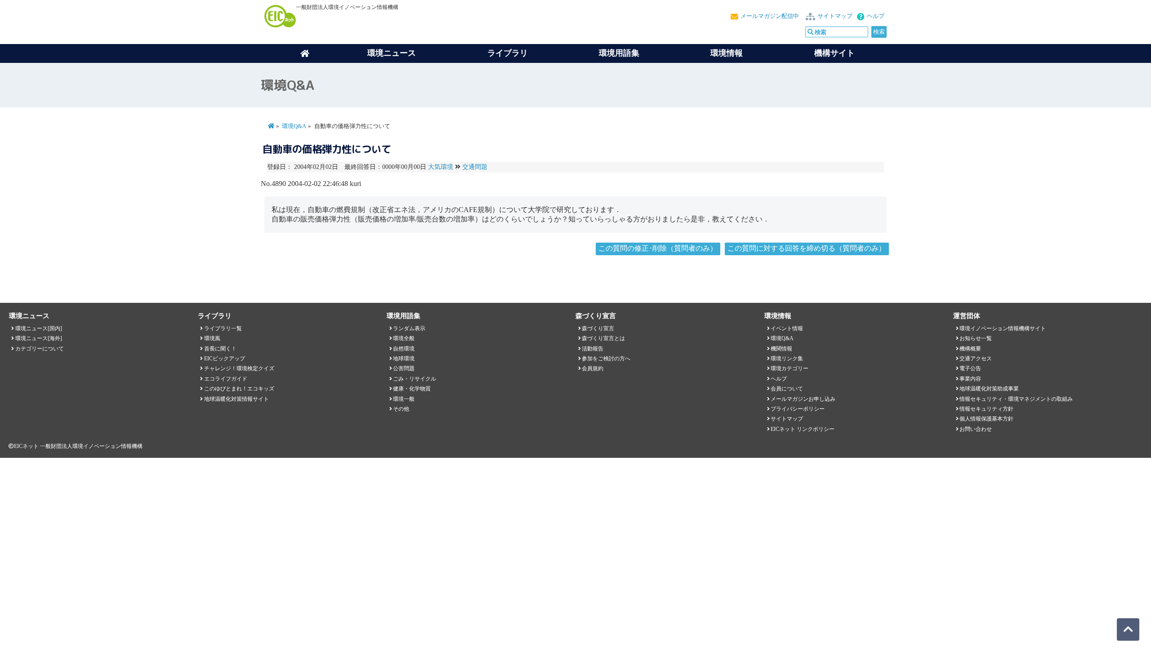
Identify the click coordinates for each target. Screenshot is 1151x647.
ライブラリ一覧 (223, 328)
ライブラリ (507, 53)
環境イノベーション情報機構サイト (1002, 328)
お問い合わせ (975, 429)
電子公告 (970, 368)
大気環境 (440, 167)
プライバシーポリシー (798, 409)
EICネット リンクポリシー (802, 429)
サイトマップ (834, 16)
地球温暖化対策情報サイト (236, 399)
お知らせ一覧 (975, 338)
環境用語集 (619, 53)
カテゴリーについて (39, 349)
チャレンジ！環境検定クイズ (239, 368)
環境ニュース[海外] (38, 338)
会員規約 (592, 368)
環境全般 (404, 338)
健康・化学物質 (412, 389)
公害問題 (404, 368)
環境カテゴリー (789, 368)
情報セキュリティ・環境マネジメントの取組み (1016, 399)
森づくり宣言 (598, 328)
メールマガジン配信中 (770, 16)
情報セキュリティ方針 (986, 409)
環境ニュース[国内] (38, 328)
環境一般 (404, 399)
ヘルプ (875, 16)
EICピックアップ (224, 358)
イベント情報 (787, 328)
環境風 (212, 338)
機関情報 (781, 349)
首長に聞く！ (220, 349)
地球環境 (404, 358)
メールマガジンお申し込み (803, 399)
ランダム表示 (409, 328)
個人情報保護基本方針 (986, 419)
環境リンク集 (787, 358)
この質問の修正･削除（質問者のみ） (657, 248)
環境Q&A (294, 126)
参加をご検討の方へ (606, 358)
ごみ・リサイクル (414, 379)
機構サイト (834, 53)
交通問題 (474, 167)
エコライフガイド (225, 379)
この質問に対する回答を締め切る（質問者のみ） (806, 248)
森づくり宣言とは (603, 338)
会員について (787, 389)
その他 (401, 409)
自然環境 (404, 349)
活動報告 (592, 349)
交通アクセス (975, 358)
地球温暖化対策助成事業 (989, 389)
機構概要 (970, 349)
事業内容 (970, 379)
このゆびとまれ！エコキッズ (239, 389)
